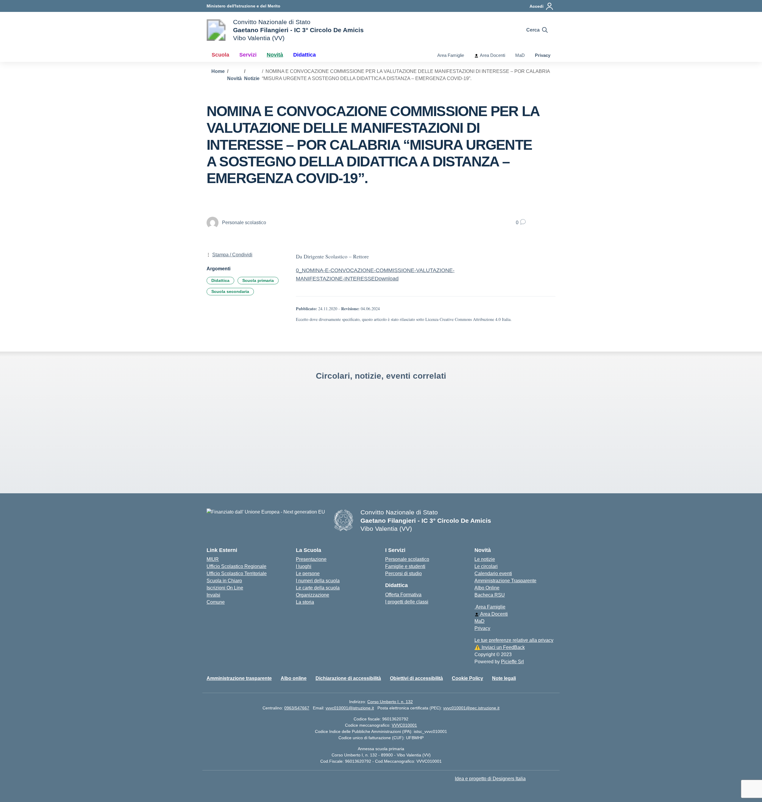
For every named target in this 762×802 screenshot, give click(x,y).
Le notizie (484, 559)
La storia (305, 602)
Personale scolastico (407, 559)
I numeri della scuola (318, 580)
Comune (216, 602)
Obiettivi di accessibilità (416, 678)
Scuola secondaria (230, 291)
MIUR (213, 559)
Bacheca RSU (489, 594)
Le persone (308, 573)
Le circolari (486, 566)
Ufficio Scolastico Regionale (236, 566)
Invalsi (213, 594)
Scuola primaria (258, 280)
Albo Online (486, 587)
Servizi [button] (248, 55)
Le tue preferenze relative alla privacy (513, 640)
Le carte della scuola (318, 587)
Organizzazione (312, 594)
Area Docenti (492, 55)
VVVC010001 (404, 725)
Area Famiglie (450, 55)
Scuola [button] (220, 55)
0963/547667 (296, 708)
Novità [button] (275, 55)
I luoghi (303, 566)
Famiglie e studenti (405, 566)
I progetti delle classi (406, 601)
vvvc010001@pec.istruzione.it (471, 708)
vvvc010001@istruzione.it (350, 708)
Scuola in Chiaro (224, 580)
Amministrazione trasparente (239, 678)
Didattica (220, 280)
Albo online (294, 678)
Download (387, 279)
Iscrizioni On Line (225, 587)
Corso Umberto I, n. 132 (390, 701)
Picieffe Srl (512, 661)
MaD (520, 55)
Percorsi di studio (403, 573)
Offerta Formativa (403, 594)
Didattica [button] (304, 55)
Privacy (542, 55)
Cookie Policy (467, 678)
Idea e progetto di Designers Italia (490, 778)
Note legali (504, 678)
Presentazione (311, 559)
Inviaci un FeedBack (499, 647)
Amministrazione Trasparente (505, 580)
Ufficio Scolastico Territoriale (237, 573)
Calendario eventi (493, 573)
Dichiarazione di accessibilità (348, 678)
